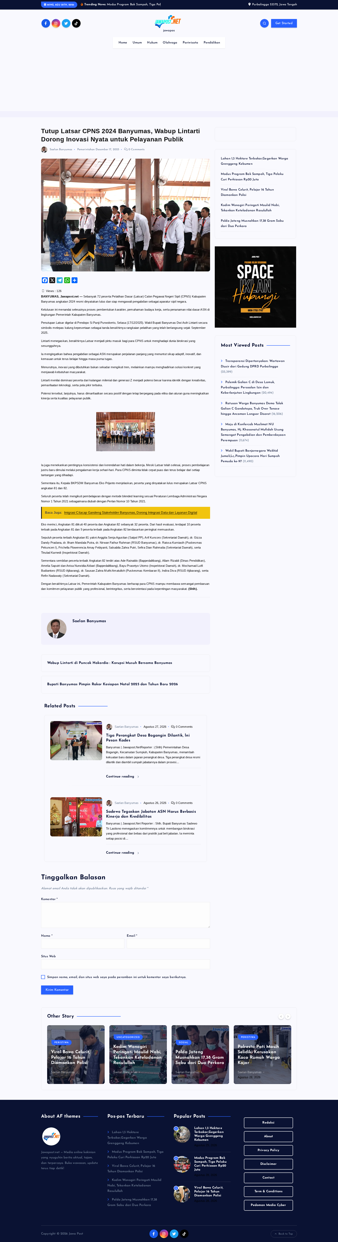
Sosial (184, 1042)
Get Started (284, 23)
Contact (268, 1177)
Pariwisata (190, 42)
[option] (76, 1054)
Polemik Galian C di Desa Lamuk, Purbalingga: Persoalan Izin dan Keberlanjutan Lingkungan (248, 387)
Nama (46, 935)
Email (132, 935)
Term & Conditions (268, 1191)
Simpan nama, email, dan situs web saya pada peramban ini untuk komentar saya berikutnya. (116, 977)
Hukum (152, 42)
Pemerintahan (86, 149)
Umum (137, 42)
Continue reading (121, 776)
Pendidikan (212, 42)
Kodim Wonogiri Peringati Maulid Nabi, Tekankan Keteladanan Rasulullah (134, 1186)
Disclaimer (268, 1164)
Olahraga (170, 42)
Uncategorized (128, 1037)
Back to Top (286, 1234)
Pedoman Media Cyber (268, 1205)
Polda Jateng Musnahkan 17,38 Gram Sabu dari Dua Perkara (199, 1057)
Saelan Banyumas (61, 149)
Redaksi (268, 1122)
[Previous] (281, 1016)
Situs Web (48, 956)
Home (123, 42)
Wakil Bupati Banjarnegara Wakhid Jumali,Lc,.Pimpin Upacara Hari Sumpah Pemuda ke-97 (250, 456)
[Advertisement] (169, 81)
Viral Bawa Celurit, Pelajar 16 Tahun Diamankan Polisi (70, 1057)
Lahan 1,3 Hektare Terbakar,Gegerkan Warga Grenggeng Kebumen (127, 1138)
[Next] (288, 1016)
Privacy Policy (268, 1150)
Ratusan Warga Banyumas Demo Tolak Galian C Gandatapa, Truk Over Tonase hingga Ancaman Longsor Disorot (252, 409)
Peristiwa (61, 1042)
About (268, 1136)
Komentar (49, 899)
